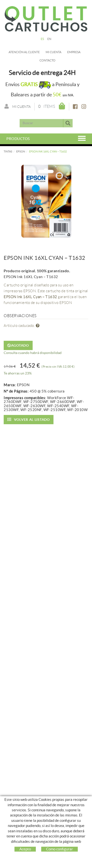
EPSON (20, 151)
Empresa (73, 52)
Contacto (47, 60)
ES (42, 38)
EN (49, 38)
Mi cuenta (53, 52)
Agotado (20, 345)
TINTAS (8, 151)
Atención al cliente (24, 52)
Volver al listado (32, 420)
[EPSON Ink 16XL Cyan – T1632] (46, 201)
